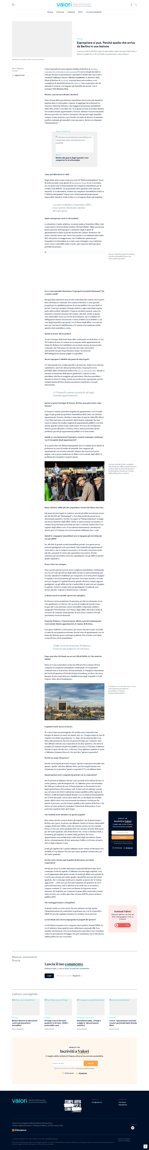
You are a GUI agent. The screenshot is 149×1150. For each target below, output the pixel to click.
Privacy (120, 1139)
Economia (60, 12)
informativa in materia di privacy (123, 843)
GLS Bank (64, 80)
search (136, 5)
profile (131, 5)
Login (49, 976)
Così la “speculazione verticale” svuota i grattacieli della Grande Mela (123, 1023)
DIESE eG (76, 83)
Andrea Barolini (49, 1029)
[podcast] (132, 1127)
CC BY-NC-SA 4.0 (52, 1139)
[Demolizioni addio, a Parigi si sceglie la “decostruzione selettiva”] (91, 1007)
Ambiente (71, 12)
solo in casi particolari (86, 371)
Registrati (76, 976)
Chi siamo (122, 1102)
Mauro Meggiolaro (18, 68)
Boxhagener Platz (79, 183)
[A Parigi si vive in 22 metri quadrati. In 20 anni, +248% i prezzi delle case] (58, 1007)
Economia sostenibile (85, 1017)
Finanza (50, 12)
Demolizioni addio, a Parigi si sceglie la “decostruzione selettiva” (89, 1023)
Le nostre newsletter (94, 12)
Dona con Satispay (123, 925)
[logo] (74, 5)
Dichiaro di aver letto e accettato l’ (123, 842)
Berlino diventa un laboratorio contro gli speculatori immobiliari (24, 1023)
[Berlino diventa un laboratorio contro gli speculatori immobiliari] (26, 1007)
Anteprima (129, 848)
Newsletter (123, 1105)
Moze (128, 1140)
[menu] (13, 4)
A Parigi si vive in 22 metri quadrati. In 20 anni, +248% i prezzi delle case (56, 1023)
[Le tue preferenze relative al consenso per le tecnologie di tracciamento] (145, 1146)
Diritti (80, 12)
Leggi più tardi (19, 75)
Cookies (127, 1139)
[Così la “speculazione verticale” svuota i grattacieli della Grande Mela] (123, 1007)
